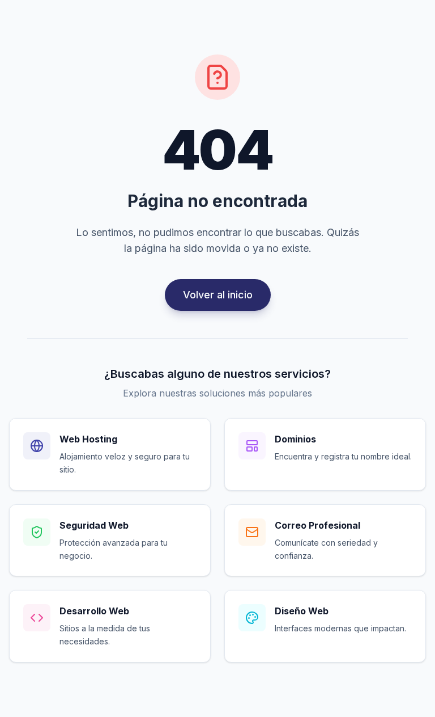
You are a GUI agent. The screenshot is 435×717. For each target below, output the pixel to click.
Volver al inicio (218, 295)
